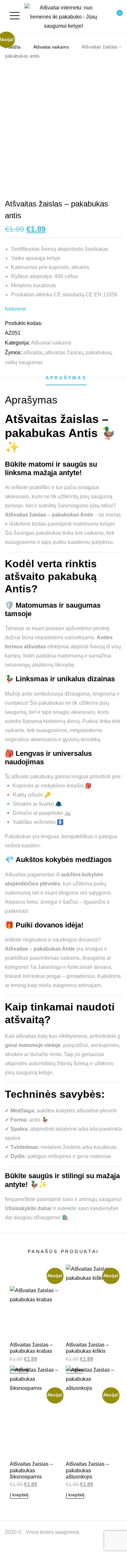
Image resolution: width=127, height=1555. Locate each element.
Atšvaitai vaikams (51, 46)
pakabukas (98, 352)
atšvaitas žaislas (64, 352)
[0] (112, 17)
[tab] (66, 378)
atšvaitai (32, 352)
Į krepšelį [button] (19, 1494)
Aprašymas (66, 377)
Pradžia (13, 46)
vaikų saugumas (24, 362)
